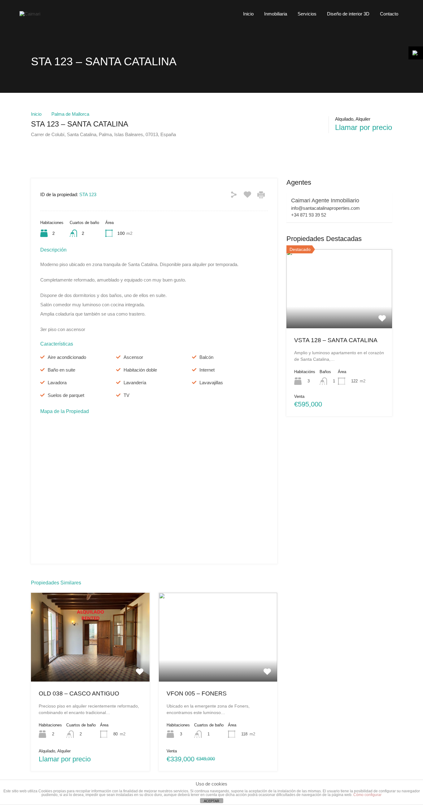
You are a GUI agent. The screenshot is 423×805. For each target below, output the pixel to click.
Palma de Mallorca (70, 114)
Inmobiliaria (275, 13)
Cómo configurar (367, 795)
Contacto (389, 13)
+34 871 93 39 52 (308, 214)
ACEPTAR (211, 801)
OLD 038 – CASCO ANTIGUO (79, 693)
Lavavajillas (211, 382)
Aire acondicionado (67, 357)
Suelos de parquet (66, 395)
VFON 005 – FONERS (197, 693)
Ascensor (133, 357)
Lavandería (135, 382)
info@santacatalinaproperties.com (325, 208)
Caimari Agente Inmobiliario (325, 200)
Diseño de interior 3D (348, 13)
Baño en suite (61, 369)
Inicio (248, 13)
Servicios (307, 13)
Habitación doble (140, 369)
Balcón (206, 357)
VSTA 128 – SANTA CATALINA (335, 340)
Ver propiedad (90, 663)
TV (126, 395)
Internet (207, 369)
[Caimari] (30, 13)
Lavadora (57, 382)
